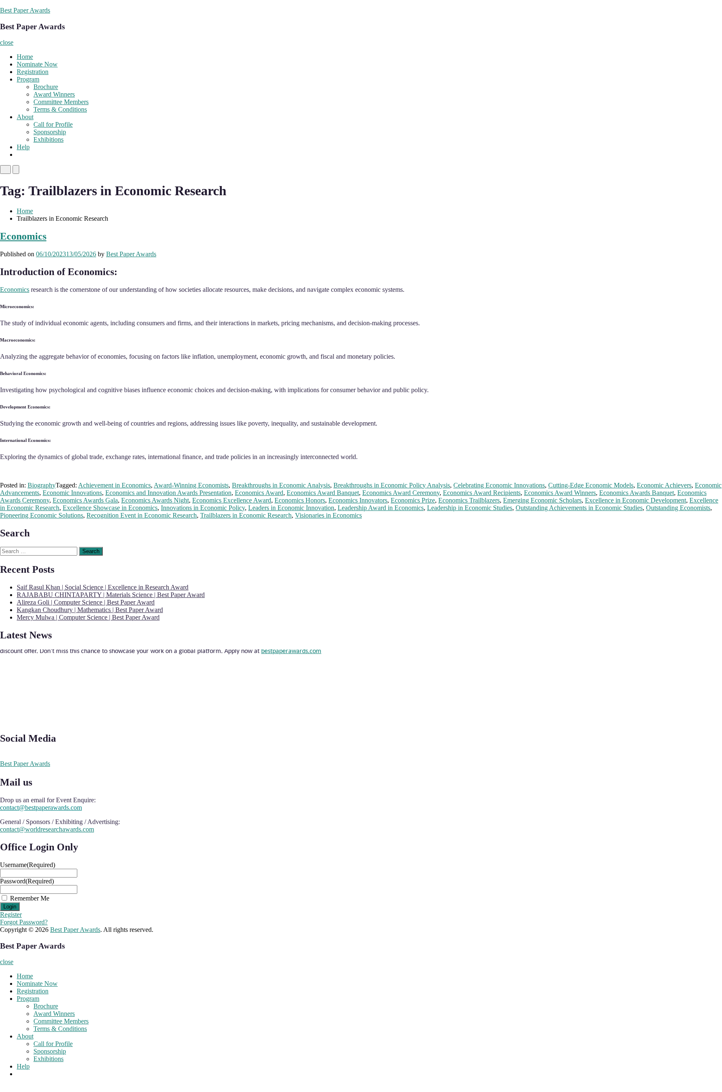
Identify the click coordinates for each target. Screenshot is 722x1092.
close (6, 42)
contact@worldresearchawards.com (47, 829)
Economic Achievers (664, 485)
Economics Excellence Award (231, 500)
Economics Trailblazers (469, 500)
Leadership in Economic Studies (469, 507)
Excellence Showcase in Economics (110, 507)
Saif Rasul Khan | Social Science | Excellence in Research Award (102, 587)
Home (25, 56)
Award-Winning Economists (191, 485)
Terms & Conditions (60, 109)
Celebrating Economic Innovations (499, 485)
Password (27, 881)
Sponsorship (49, 131)
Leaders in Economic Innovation (291, 507)
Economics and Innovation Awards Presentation (168, 492)
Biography (42, 485)
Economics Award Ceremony (401, 492)
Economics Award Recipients (482, 492)
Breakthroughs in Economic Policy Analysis (391, 485)
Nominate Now (37, 64)
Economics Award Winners (560, 492)
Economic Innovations (72, 492)
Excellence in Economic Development (635, 500)
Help (23, 147)
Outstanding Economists (678, 507)
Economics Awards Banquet (636, 492)
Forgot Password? (24, 922)
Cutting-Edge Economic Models (590, 485)
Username (27, 864)
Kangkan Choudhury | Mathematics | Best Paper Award (90, 609)
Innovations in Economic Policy (203, 507)
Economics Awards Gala (85, 500)
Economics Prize (413, 500)
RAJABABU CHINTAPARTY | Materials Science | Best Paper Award (111, 594)
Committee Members (61, 101)
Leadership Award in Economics (381, 507)
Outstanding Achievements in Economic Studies (579, 507)
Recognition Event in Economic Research (141, 515)
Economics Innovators (357, 500)
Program (28, 79)
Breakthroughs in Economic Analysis (281, 485)
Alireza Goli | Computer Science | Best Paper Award (86, 602)
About (25, 116)
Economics (23, 236)
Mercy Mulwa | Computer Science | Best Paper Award (88, 617)
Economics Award (259, 492)
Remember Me (29, 898)
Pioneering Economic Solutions (41, 515)
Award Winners (54, 94)
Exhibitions (48, 139)
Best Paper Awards (25, 10)
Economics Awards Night (155, 500)
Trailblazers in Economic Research (246, 515)
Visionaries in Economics (328, 515)
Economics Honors (300, 500)
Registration (32, 71)
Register (11, 914)
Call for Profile (53, 124)
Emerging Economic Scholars (542, 500)
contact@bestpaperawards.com (41, 807)
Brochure (45, 86)
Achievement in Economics (114, 485)
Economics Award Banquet (323, 492)
